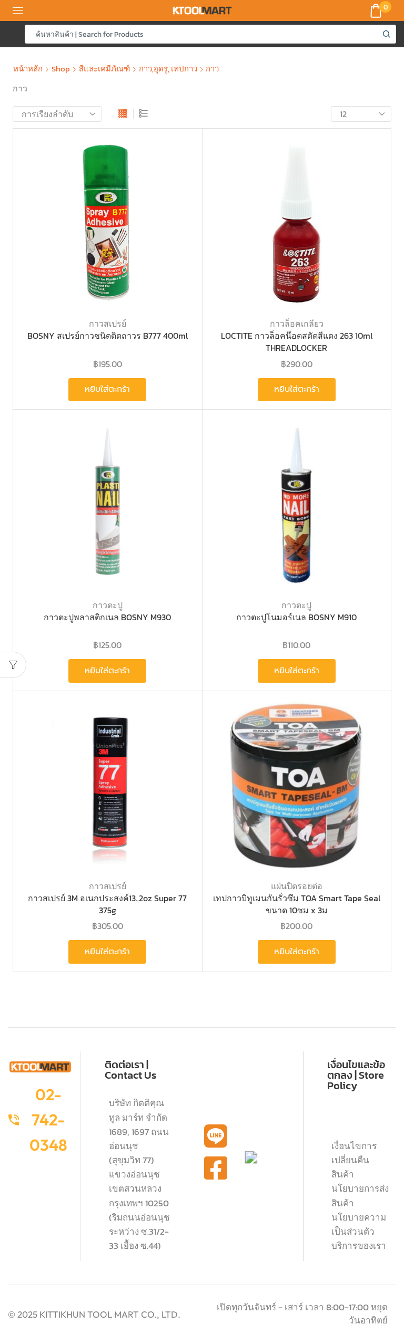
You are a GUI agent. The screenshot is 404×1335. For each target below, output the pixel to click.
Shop (61, 68)
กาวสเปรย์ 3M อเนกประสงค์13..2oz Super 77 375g (107, 904)
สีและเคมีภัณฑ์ (104, 68)
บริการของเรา (358, 1246)
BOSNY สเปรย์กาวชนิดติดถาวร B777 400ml (107, 336)
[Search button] (387, 34)
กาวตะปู (108, 605)
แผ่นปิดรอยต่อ (296, 886)
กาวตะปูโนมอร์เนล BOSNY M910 (296, 617)
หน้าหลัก (28, 68)
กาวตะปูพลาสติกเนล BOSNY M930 (107, 617)
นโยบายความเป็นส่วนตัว (358, 1224)
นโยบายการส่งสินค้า (360, 1195)
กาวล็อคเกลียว (297, 323)
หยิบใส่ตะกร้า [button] (107, 389)
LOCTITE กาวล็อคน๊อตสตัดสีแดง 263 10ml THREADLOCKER (296, 341)
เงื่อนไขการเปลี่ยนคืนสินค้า (354, 1160)
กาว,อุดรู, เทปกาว (168, 68)
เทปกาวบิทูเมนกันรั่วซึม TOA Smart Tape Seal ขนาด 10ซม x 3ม (296, 904)
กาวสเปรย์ (107, 323)
